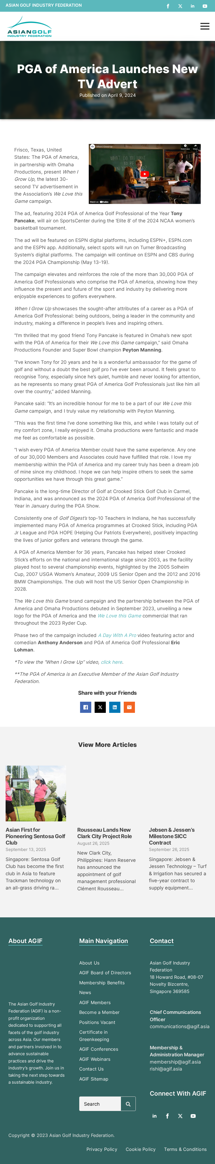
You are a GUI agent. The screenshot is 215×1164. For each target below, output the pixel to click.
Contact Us (91, 1069)
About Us (89, 963)
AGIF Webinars (95, 1059)
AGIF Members (95, 1002)
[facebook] (167, 6)
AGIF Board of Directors (105, 972)
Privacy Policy (102, 1149)
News (85, 992)
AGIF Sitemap (93, 1079)
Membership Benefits (102, 982)
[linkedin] (192, 6)
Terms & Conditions (185, 1149)
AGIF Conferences (98, 1049)
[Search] (128, 1104)
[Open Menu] (204, 26)
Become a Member (99, 1012)
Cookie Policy (141, 1149)
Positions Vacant (97, 1022)
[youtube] (204, 6)
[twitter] (180, 6)
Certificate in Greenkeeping (94, 1035)
